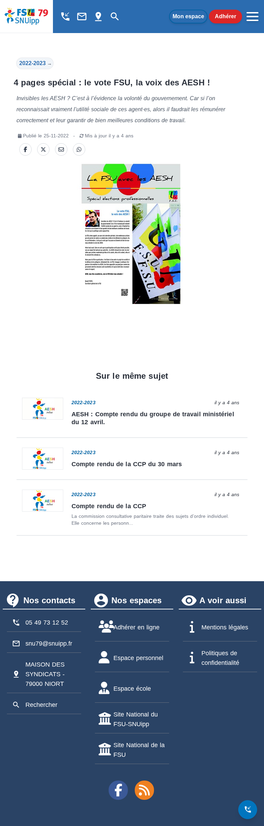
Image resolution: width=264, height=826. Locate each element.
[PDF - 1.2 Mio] (131, 233)
